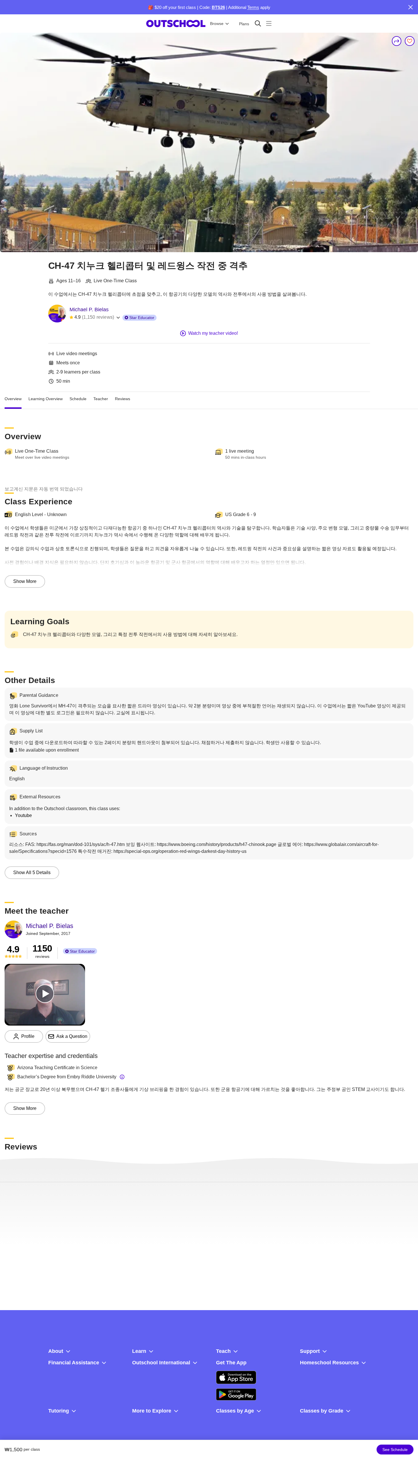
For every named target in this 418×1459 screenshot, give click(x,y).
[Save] (410, 41)
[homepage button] (175, 23)
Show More (24, 581)
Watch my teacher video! (213, 333)
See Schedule (395, 1449)
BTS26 (218, 7)
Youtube (23, 815)
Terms (253, 7)
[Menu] (269, 23)
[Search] (257, 23)
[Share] (397, 41)
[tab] (13, 399)
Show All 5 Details (32, 872)
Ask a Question (71, 1036)
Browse (217, 23)
